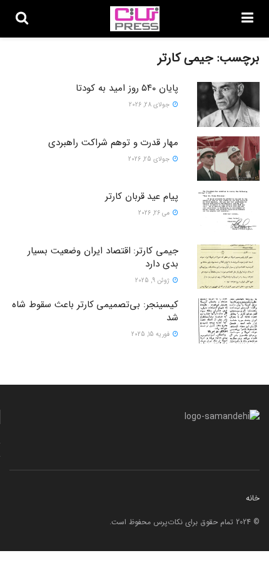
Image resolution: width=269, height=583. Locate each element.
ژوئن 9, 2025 (153, 280)
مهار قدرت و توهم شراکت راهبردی (113, 142)
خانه (253, 498)
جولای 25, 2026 (149, 159)
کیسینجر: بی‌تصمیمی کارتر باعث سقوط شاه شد (95, 311)
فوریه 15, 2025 (151, 334)
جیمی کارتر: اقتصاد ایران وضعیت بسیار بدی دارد (103, 257)
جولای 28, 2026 (150, 104)
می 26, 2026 (154, 213)
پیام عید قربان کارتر (141, 196)
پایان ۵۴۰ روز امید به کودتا (127, 88)
